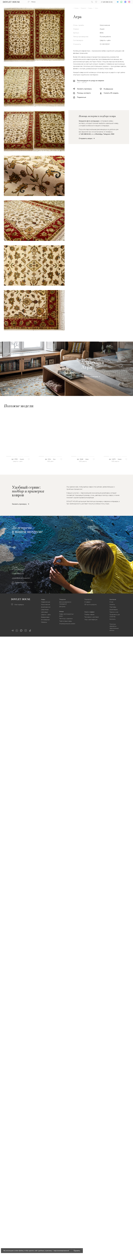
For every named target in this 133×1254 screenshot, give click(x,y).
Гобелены (44, 622)
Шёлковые (44, 612)
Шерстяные (44, 609)
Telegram (106, 134)
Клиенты (112, 604)
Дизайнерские (45, 607)
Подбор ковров (89, 614)
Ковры (43, 599)
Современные (45, 602)
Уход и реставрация (90, 619)
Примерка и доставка (91, 617)
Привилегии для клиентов (115, 615)
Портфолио (88, 599)
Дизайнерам (114, 609)
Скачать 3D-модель (111, 93)
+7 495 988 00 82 (107, 2)
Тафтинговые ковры (65, 621)
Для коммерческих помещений (65, 603)
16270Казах (116, 459)
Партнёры (113, 607)
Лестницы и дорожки (66, 618)
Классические (45, 604)
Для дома (62, 606)
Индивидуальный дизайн (67, 623)
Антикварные (45, 619)
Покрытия (62, 599)
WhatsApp (99, 134)
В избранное (108, 89)
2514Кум (51, 459)
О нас (111, 602)
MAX (112, 134)
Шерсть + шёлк (46, 614)
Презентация (19, 582)
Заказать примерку (84, 89)
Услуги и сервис (89, 612)
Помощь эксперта (84, 93)
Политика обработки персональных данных (114, 627)
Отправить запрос (85, 138)
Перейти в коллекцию (89, 376)
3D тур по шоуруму (90, 604)
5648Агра (84, 459)
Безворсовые (45, 617)
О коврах (87, 602)
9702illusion (19, 459)
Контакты (112, 619)
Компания (113, 599)
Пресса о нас (114, 612)
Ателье (61, 611)
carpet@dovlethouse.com (21, 578)
